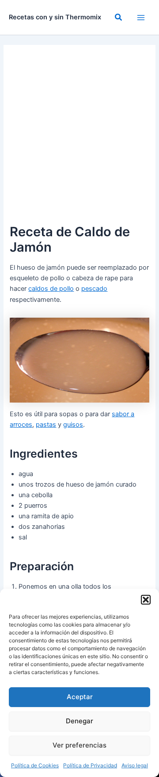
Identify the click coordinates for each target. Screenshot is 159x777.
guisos (73, 425)
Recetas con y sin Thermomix (55, 17)
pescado (94, 289)
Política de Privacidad (90, 765)
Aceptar (80, 697)
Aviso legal (134, 765)
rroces (22, 425)
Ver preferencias (79, 745)
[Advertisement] (79, 138)
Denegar (79, 721)
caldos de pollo (51, 289)
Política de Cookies (35, 765)
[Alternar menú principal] (141, 17)
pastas (46, 425)
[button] (145, 599)
